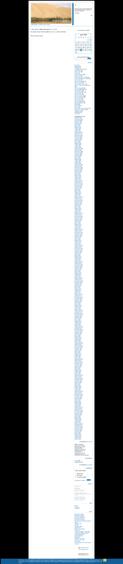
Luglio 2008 (78, 146)
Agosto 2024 (78, 406)
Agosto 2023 (78, 390)
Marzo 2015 (78, 254)
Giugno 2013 (78, 225)
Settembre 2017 (79, 294)
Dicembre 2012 (78, 217)
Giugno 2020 (78, 339)
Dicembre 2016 (78, 282)
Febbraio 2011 (78, 188)
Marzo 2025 (78, 416)
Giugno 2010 (78, 177)
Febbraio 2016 (78, 269)
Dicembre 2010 (78, 185)
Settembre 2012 (79, 213)
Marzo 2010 (78, 173)
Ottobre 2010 (78, 182)
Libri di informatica (79, 92)
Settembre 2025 (79, 424)
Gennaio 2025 (78, 413)
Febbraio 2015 (78, 252)
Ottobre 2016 (78, 279)
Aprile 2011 (77, 190)
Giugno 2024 (78, 404)
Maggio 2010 (78, 175)
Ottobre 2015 (78, 263)
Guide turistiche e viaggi (81, 77)
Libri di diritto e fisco (80, 84)
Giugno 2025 (78, 420)
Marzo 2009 (78, 157)
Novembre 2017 (79, 297)
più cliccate (89, 464)
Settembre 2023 (79, 391)
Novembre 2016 (79, 281)
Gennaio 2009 (78, 154)
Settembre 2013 (79, 229)
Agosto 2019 (78, 325)
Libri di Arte (77, 80)
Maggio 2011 (78, 192)
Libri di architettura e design (82, 78)
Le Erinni (77, 530)
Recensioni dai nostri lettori (82, 108)
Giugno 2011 (78, 193)
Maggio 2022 (78, 370)
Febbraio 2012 (78, 204)
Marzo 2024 (78, 400)
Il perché (77, 507)
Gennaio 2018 (78, 300)
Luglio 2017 (78, 292)
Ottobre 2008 (78, 150)
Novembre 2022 (79, 378)
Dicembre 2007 (78, 136)
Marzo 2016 (78, 270)
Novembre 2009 (79, 167)
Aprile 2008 (77, 142)
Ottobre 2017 (78, 296)
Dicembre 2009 (78, 169)
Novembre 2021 (79, 362)
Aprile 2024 (77, 401)
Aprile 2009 (77, 158)
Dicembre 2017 (78, 298)
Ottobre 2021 (78, 360)
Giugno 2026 (78, 436)
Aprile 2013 (77, 223)
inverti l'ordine (53, 29)
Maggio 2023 (78, 386)
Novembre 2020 (79, 346)
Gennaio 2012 (78, 202)
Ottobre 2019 (78, 328)
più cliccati (89, 441)
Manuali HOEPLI (79, 103)
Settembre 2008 (79, 148)
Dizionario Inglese (79, 515)
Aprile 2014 (77, 239)
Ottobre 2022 (78, 377)
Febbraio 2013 (78, 220)
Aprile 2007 (77, 126)
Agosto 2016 (78, 277)
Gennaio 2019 (78, 316)
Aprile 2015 (77, 255)
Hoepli (76, 460)
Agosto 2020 (78, 341)
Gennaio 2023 (78, 381)
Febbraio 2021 (78, 350)
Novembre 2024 (79, 410)
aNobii (76, 522)
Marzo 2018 (78, 302)
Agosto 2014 (78, 244)
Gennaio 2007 (78, 121)
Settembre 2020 (79, 343)
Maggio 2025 (78, 418)
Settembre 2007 (79, 132)
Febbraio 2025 (78, 414)
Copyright (77, 508)
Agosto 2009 (78, 163)
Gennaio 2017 (78, 283)
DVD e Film (78, 72)
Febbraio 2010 (78, 171)
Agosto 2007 (78, 131)
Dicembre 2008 (78, 153)
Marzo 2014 (78, 238)
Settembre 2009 (79, 165)
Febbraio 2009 (78, 155)
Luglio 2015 (78, 259)
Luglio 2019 (78, 324)
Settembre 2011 (79, 197)
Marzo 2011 (78, 189)
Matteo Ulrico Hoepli (44, 24)
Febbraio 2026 (78, 431)
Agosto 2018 (78, 309)
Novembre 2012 (79, 216)
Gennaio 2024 (78, 397)
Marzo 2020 (78, 335)
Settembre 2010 (79, 181)
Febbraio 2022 (78, 366)
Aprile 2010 (77, 174)
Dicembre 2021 (78, 363)
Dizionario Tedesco (80, 518)
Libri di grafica (78, 90)
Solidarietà (77, 112)
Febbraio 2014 (78, 236)
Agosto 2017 (78, 293)
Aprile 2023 (77, 385)
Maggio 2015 (78, 256)
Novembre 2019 (79, 329)
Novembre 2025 (79, 426)
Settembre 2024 (79, 408)
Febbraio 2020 (78, 333)
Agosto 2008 (78, 147)
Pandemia (77, 537)
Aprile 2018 (77, 304)
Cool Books (78, 70)
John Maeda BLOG (80, 534)
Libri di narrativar (79, 97)
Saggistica (77, 111)
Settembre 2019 (79, 327)
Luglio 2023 (78, 389)
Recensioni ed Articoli (80, 109)
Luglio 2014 (78, 243)
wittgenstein (78, 527)
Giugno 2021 (78, 355)
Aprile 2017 (77, 287)
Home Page (35, 29)
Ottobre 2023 (78, 393)
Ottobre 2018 (78, 312)
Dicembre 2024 (78, 412)
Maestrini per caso (79, 538)
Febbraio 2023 (78, 382)
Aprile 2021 (77, 352)
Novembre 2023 (79, 394)
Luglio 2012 (78, 211)
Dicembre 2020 (78, 347)
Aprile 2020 (77, 336)
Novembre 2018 (79, 313)
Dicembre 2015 (78, 266)
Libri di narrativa (79, 96)
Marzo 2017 (78, 286)
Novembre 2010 (79, 184)
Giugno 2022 (78, 371)
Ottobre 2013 (78, 231)
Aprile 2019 (77, 320)
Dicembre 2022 (78, 379)
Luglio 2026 (78, 437)
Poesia (76, 107)
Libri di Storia (78, 100)
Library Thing (78, 523)
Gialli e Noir (78, 76)
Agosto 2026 (78, 439)
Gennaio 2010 (78, 170)
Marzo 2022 (78, 367)
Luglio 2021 (78, 356)
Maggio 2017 (78, 289)
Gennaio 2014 (78, 235)
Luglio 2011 (77, 194)
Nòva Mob (77, 541)
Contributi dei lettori (80, 69)
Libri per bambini (79, 101)
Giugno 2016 (78, 274)
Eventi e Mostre (79, 74)
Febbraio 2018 (78, 301)
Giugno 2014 (78, 242)
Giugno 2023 (78, 387)
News (76, 104)
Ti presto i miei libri (80, 540)
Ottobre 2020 (78, 344)
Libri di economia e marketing (82, 85)
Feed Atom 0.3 (84, 549)
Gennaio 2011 (78, 186)
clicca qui (56, 561)
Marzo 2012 (78, 205)
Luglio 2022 (78, 373)
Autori (76, 65)
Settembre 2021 (79, 359)
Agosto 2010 (78, 180)
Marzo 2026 (78, 432)
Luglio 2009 (78, 162)
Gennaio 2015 (78, 251)
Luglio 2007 (78, 130)
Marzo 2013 (78, 221)
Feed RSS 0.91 (84, 547)
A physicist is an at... (80, 452)
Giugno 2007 (78, 128)
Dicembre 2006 (78, 120)
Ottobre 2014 (78, 247)
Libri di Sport (78, 99)
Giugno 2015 (78, 258)
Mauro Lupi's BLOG (80, 529)
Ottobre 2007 (78, 134)
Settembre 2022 (79, 375)
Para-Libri (77, 105)
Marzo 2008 (78, 140)
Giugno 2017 (78, 290)
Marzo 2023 (78, 383)
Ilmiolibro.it (88, 521)
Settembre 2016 (79, 278)
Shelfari (77, 525)
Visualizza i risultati (80, 480)
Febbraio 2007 (78, 123)
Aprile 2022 (77, 368)
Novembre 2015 (79, 265)
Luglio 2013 (78, 227)
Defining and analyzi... (80, 445)
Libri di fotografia (79, 88)
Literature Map (78, 526)
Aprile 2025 (77, 417)
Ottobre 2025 (78, 425)
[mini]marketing (79, 535)
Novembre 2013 (79, 232)
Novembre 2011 (79, 200)
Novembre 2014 (79, 248)
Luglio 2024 (78, 405)
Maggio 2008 (78, 143)
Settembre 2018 (79, 310)
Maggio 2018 (78, 305)
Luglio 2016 (78, 275)
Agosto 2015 (78, 260)
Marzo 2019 (78, 319)
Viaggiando (77, 462)
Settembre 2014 (79, 246)
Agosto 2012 (78, 212)
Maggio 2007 (78, 127)
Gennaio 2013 (78, 219)
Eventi (76, 73)
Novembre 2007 (79, 135)
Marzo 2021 (78, 351)
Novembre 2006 (79, 119)
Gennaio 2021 (78, 348)
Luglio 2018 (78, 308)
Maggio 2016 (78, 273)
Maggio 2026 (78, 435)
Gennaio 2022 (78, 364)
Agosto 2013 (78, 228)
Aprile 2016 (77, 271)
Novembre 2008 (79, 151)
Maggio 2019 (78, 321)
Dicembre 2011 (78, 201)
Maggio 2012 (78, 208)
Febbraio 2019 (78, 317)
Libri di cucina (78, 82)
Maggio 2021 (78, 354)
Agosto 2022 (78, 374)
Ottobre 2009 (78, 166)
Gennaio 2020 (78, 332)
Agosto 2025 (78, 422)
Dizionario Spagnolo (80, 517)
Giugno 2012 (78, 209)
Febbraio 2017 (78, 285)
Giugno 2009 (78, 161)
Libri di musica (78, 94)
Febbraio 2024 (78, 398)
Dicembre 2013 (78, 233)
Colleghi (77, 67)
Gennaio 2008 (78, 138)
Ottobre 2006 (78, 117)
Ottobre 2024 (78, 409)
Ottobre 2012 (78, 215)
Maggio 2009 (78, 159)
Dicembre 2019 (78, 331)
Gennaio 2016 (78, 267)
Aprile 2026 (77, 433)
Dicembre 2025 (78, 428)
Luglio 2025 (78, 421)
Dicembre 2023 (78, 395)
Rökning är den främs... (81, 449)
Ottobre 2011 (78, 198)
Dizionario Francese (80, 519)
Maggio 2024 (78, 402)
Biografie (77, 66)
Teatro (76, 113)
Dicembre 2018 (78, 314)
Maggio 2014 (78, 240)
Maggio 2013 (78, 224)
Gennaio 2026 (78, 429)
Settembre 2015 (79, 262)
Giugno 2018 (78, 306)
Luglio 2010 (78, 178)
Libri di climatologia (80, 81)
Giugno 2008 (78, 144)
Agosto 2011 (78, 196)
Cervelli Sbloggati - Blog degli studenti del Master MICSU (82, 532)
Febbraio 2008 (78, 139)
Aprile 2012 (77, 206)
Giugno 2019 (78, 323)
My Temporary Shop (80, 521)
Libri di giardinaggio (80, 89)
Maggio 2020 (78, 337)
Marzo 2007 (78, 124)
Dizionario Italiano (79, 514)
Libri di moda (78, 93)
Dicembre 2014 (78, 250)
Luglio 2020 (78, 340)
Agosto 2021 (78, 358)
